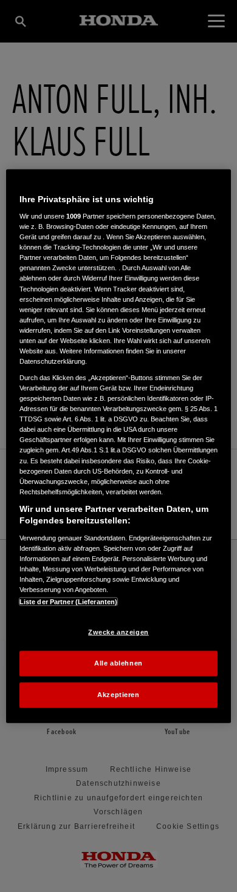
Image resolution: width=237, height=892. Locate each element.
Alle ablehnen (118, 663)
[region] (119, 446)
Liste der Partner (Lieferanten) (68, 601)
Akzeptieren (118, 694)
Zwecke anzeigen (118, 632)
